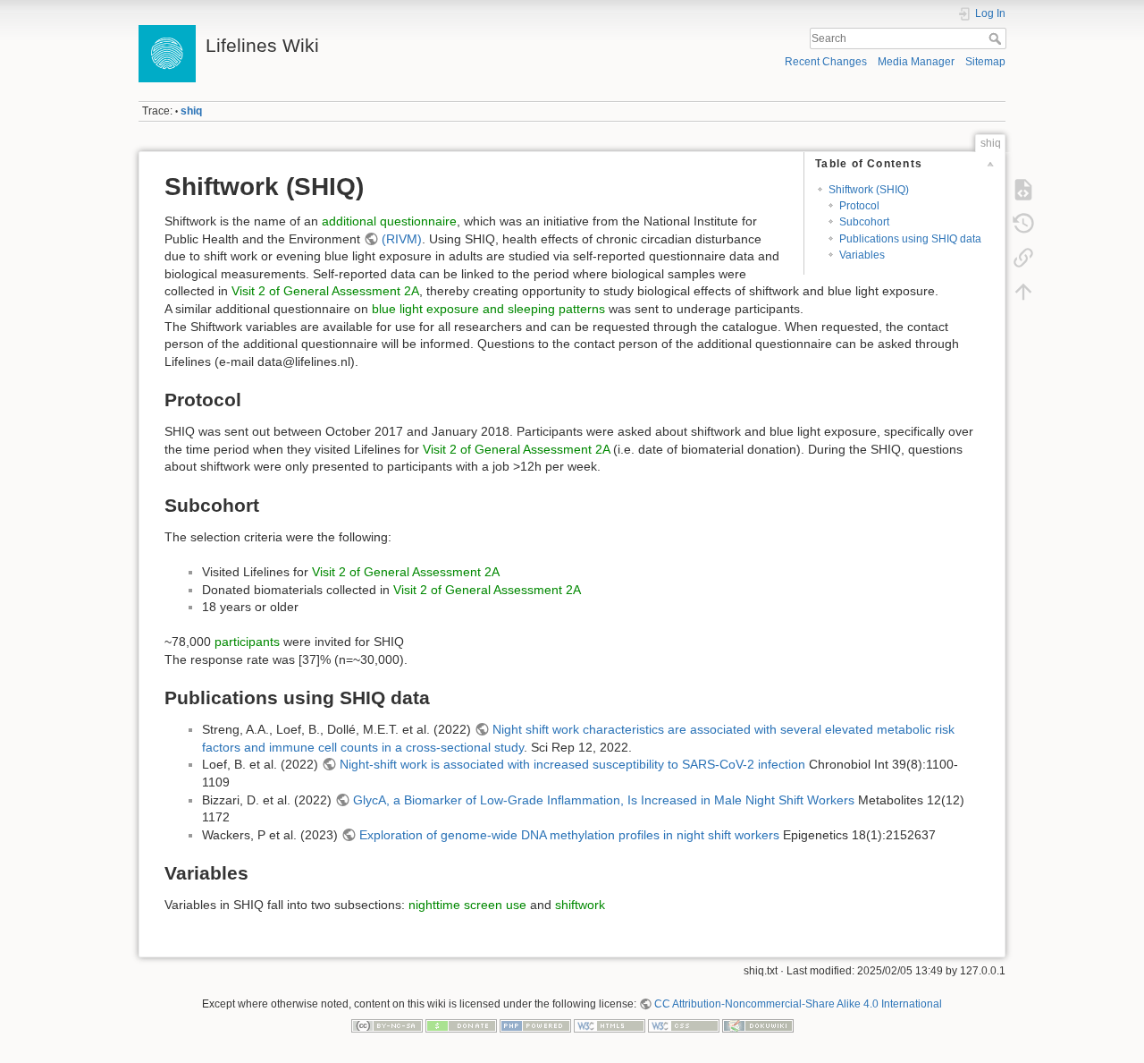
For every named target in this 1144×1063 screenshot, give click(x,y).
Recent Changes (826, 61)
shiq (191, 111)
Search (996, 38)
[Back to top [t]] (1023, 292)
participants (247, 641)
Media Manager (916, 61)
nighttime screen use (467, 904)
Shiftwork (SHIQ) (869, 189)
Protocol (859, 206)
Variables (862, 255)
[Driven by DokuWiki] (758, 1024)
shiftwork (580, 904)
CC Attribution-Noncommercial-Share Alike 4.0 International (798, 1004)
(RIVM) (402, 239)
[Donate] (461, 1024)
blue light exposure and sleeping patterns (488, 309)
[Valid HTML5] (609, 1024)
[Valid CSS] (683, 1024)
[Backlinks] (1023, 258)
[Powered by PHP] (535, 1024)
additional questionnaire (389, 221)
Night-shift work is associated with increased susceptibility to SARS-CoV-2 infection (572, 764)
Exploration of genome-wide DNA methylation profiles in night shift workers (569, 835)
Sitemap (985, 61)
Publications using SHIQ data (910, 239)
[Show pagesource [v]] (1023, 190)
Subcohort (864, 222)
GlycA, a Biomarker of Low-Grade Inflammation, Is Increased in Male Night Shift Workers (603, 800)
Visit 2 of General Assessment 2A (325, 291)
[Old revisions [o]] (1023, 224)
